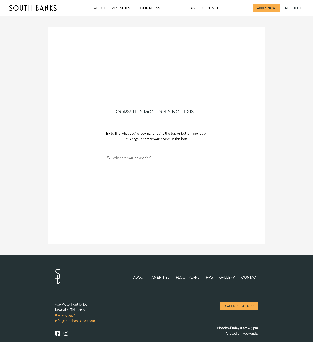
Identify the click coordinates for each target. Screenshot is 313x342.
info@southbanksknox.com (75, 320)
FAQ (169, 8)
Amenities (121, 8)
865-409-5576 (65, 315)
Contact (210, 8)
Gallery (187, 8)
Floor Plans (148, 8)
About (100, 8)
